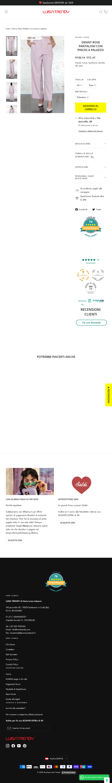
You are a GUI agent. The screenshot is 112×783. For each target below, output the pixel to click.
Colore (91, 80)
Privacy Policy (12, 659)
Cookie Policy (12, 664)
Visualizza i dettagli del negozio (90, 131)
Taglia (79, 80)
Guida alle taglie (13, 699)
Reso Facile (11, 694)
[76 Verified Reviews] (91, 238)
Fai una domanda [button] (91, 322)
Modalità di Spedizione (16, 689)
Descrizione (83, 144)
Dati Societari (12, 654)
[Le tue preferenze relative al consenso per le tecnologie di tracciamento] (107, 780)
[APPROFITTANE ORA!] (82, 481)
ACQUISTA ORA (67, 522)
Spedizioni (82, 167)
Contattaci (10, 649)
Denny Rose (82, 37)
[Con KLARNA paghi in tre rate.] (30, 481)
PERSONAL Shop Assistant (84, 177)
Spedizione (93, 62)
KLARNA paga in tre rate (16, 679)
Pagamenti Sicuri (13, 684)
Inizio (8, 28)
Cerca (8, 674)
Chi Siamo (10, 644)
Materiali (81, 92)
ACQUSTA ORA (15, 540)
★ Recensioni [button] (108, 395)
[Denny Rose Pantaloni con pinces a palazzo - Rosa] (7, 427)
